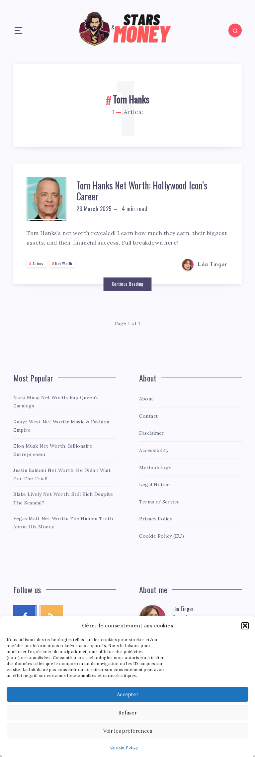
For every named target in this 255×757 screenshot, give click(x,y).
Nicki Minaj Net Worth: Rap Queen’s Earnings (56, 401)
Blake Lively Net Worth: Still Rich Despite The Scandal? (63, 498)
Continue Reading (127, 283)
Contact (148, 416)
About (146, 399)
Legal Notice (154, 484)
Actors (38, 263)
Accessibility (154, 450)
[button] (245, 625)
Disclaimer (151, 433)
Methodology (155, 468)
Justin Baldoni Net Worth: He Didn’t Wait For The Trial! (62, 474)
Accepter (127, 694)
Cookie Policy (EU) (161, 536)
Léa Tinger (183, 609)
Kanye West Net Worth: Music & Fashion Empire (61, 426)
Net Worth (63, 263)
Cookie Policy (124, 747)
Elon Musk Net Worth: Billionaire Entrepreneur (52, 450)
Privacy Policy (155, 519)
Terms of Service (159, 502)
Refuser (127, 712)
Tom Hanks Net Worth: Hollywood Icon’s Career (142, 190)
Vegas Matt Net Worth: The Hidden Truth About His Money (63, 522)
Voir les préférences (127, 731)
